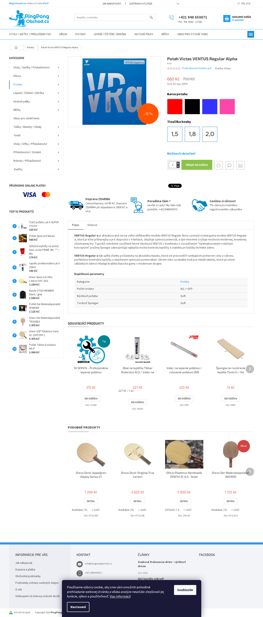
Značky (18, 169)
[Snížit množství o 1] (178, 166)
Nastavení (78, 607)
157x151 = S (172, 510)
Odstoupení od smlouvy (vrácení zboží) (37, 596)
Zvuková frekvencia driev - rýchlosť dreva (162, 564)
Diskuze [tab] (92, 225)
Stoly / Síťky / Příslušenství (30, 144)
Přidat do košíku (197, 164)
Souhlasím (185, 590)
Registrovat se (17, 3)
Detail (91, 501)
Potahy (18, 85)
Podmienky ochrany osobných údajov (37, 583)
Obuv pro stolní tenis (27, 118)
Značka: (223, 68)
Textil (17, 135)
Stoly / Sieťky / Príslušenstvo (32, 67)
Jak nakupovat (111, 4)
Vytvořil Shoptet (22, 612)
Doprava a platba (141, 4)
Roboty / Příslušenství (27, 161)
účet (45, 3)
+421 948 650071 (93, 573)
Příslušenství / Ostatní (27, 152)
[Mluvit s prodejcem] (229, 165)
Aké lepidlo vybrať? (151, 579)
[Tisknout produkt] (218, 165)
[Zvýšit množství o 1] (178, 163)
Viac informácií (120, 596)
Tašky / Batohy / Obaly (28, 127)
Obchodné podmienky (28, 576)
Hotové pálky (22, 102)
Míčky (17, 110)
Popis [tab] (75, 225)
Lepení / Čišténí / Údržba (29, 93)
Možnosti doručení (181, 153)
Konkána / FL (80, 510)
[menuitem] (30, 34)
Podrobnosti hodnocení (196, 68)
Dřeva (17, 76)
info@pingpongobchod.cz (98, 563)
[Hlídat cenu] (240, 165)
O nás (18, 589)
